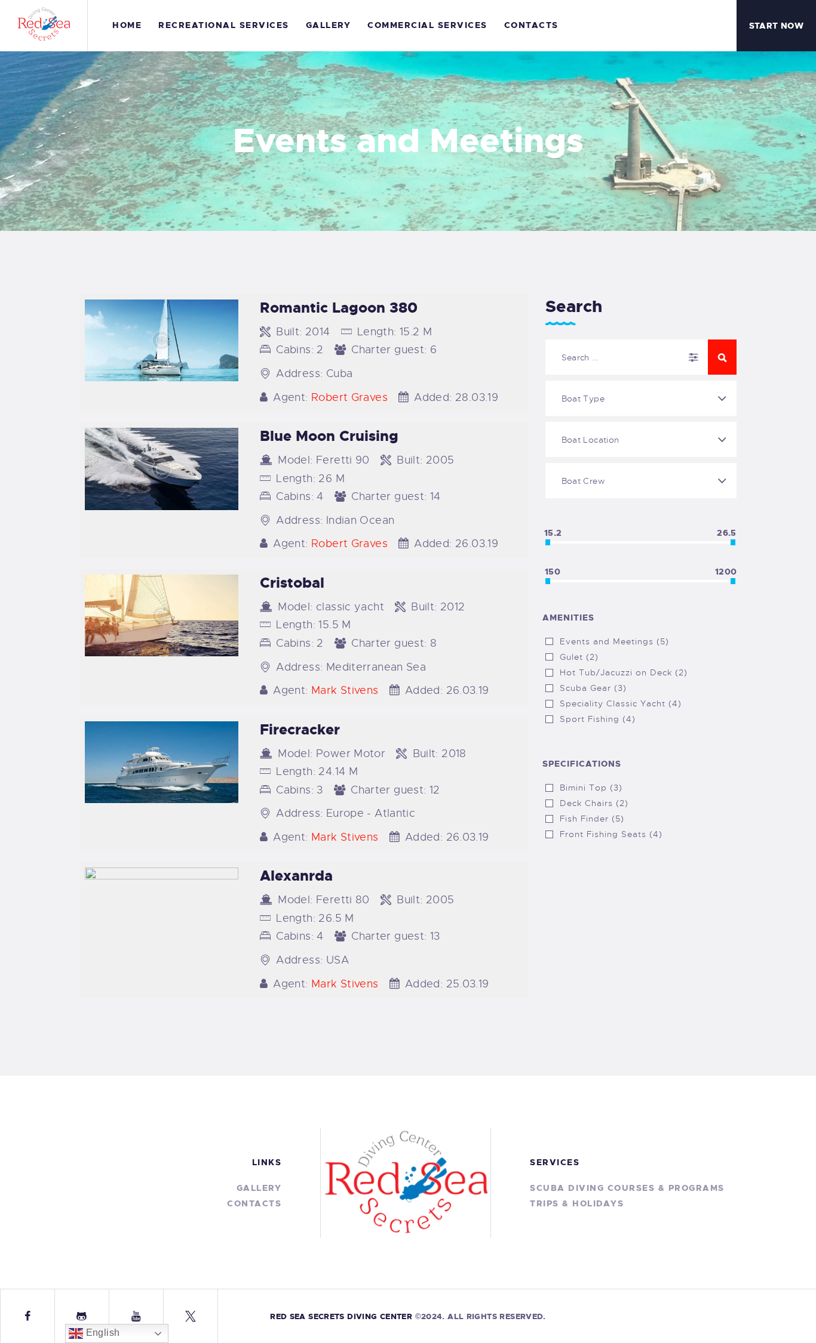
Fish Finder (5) (592, 818)
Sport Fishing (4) (598, 719)
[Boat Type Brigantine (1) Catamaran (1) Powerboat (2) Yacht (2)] (641, 398)
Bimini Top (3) (591, 787)
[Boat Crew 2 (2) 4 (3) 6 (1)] (641, 480)
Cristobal (292, 583)
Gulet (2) (579, 657)
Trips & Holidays (577, 1203)
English (101, 1332)
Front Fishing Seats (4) (611, 834)
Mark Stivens (345, 690)
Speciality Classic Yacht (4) (621, 703)
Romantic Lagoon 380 (339, 308)
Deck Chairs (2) (594, 803)
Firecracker (300, 729)
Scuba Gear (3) (593, 688)
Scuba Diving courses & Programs (627, 1188)
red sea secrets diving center (341, 1316)
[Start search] (722, 357)
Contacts (254, 1203)
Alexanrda (296, 875)
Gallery (259, 1188)
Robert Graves (349, 397)
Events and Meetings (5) (614, 641)
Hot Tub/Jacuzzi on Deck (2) (624, 672)
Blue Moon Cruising (329, 436)
